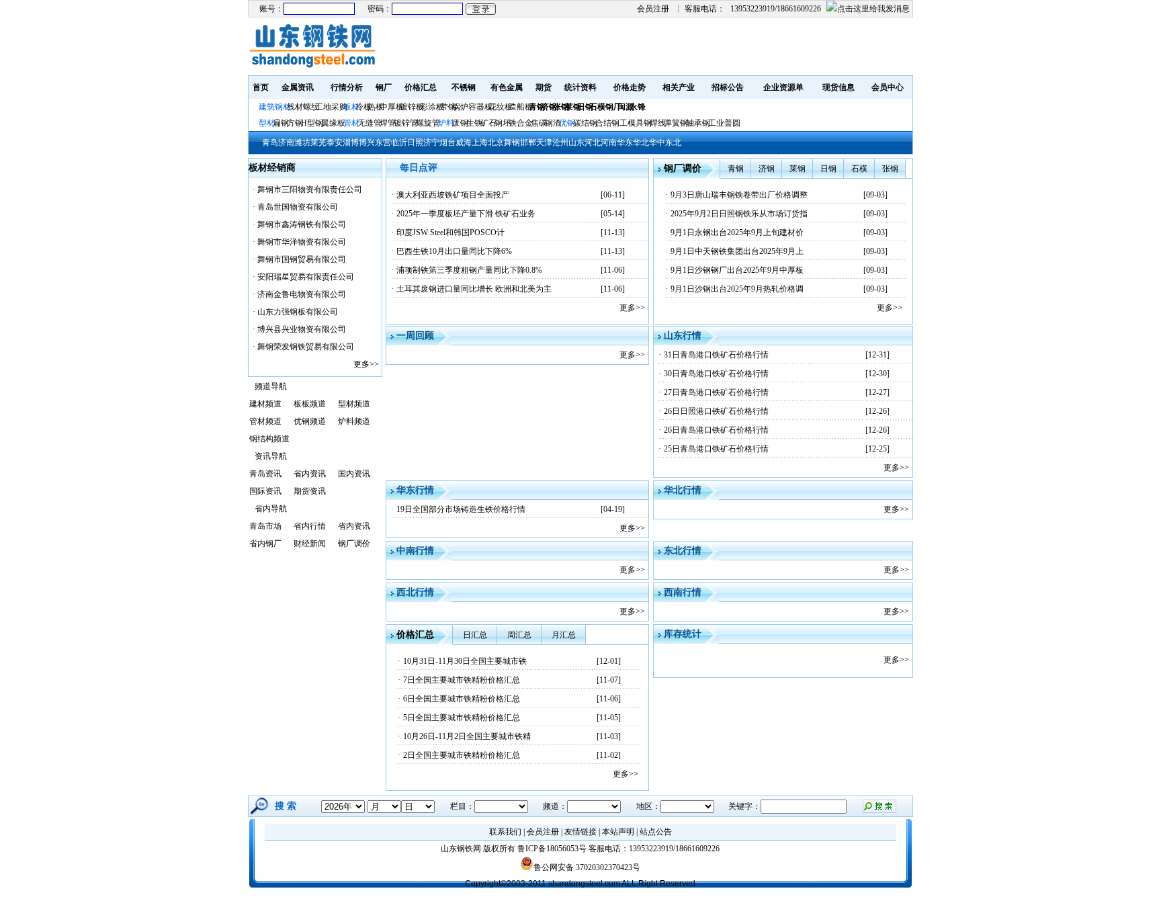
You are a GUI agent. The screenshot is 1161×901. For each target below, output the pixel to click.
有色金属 (506, 87)
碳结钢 (585, 123)
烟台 (447, 142)
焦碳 (539, 123)
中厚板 (392, 107)
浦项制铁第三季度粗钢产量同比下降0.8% (469, 270)
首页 (261, 87)
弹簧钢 (676, 123)
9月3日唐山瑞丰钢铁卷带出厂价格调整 (739, 195)
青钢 (736, 168)
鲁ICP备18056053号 (552, 848)
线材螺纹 (303, 107)
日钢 (828, 168)
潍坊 (302, 142)
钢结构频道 (269, 438)
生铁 (474, 123)
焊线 (658, 123)
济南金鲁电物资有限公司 (301, 294)
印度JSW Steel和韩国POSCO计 (450, 232)
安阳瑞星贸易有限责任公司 (305, 277)
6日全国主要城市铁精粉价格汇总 (461, 698)
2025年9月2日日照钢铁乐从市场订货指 (739, 213)
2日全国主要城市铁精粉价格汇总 (461, 755)
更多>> (366, 364)
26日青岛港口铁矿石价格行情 (716, 430)
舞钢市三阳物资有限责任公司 (309, 189)
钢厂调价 (354, 543)
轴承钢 (698, 123)
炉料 (446, 123)
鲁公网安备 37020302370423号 (586, 867)
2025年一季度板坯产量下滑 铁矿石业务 (465, 213)
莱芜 (318, 142)
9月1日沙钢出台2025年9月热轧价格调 (737, 289)
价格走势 (629, 87)
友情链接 (580, 831)
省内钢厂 (265, 543)
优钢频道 (310, 421)
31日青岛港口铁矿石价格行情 (716, 354)
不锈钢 (464, 87)
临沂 (399, 142)
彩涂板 (432, 107)
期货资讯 (310, 491)
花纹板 (500, 107)
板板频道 (310, 404)
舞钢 (512, 142)
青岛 (270, 142)
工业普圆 (724, 123)
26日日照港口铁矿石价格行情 (716, 411)
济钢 (767, 168)
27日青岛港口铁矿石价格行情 (716, 392)
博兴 (367, 142)
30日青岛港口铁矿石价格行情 (716, 373)
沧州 (560, 142)
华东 (625, 142)
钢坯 (502, 123)
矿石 (488, 123)
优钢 (567, 123)
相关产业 (678, 87)
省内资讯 (310, 473)
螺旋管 (428, 123)
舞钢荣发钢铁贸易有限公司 (305, 346)
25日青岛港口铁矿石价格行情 (716, 449)
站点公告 (656, 831)
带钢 (448, 107)
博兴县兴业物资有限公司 (301, 329)
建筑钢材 (275, 107)
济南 (286, 142)
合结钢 (607, 123)
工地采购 (331, 107)
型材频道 (354, 404)
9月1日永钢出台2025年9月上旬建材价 (737, 232)
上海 (480, 142)
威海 (464, 142)
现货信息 (838, 87)
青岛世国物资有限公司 (297, 207)
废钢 (460, 123)
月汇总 (564, 635)
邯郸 (528, 142)
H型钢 (312, 123)
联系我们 (505, 831)
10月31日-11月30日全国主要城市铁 (465, 661)
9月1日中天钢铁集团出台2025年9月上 (737, 251)
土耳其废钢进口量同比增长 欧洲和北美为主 (474, 289)
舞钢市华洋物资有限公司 (301, 242)
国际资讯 (265, 491)
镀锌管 (406, 123)
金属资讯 (298, 87)
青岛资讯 (265, 473)
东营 (383, 142)
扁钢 (281, 123)
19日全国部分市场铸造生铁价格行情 (460, 509)
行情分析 (347, 87)
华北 (641, 142)
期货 (543, 87)
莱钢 (797, 168)
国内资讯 (354, 473)
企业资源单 (783, 87)
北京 (496, 142)
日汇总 (475, 635)
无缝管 (369, 123)
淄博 (351, 142)
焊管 (388, 123)
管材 (351, 123)
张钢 (890, 168)
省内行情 (310, 526)
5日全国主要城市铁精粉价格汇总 (461, 717)
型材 (267, 123)
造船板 (521, 107)
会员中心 (887, 87)
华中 (657, 142)
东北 (673, 142)
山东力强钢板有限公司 (297, 311)
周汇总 (519, 635)
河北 (593, 142)
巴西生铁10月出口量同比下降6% (454, 251)
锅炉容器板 (472, 107)
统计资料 (580, 87)
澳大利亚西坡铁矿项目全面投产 (452, 195)
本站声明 (618, 831)
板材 (351, 107)
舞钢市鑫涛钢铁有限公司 (301, 224)
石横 (859, 168)
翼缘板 (333, 123)
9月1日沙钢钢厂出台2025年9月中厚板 (737, 270)
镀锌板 (412, 107)
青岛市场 (265, 526)
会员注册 (653, 8)
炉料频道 (354, 421)
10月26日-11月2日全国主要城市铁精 (467, 736)
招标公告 (728, 87)
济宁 (431, 142)
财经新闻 (310, 543)
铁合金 (521, 123)
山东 (576, 142)
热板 (376, 107)
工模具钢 (634, 123)
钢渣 (553, 123)
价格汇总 (420, 87)
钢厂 (384, 87)
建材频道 (265, 404)
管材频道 (265, 421)
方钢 (295, 123)
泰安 (335, 142)
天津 (544, 142)
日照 (415, 142)
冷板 (363, 107)
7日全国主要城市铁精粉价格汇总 (461, 680)
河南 (609, 142)
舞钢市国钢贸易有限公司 (301, 259)
